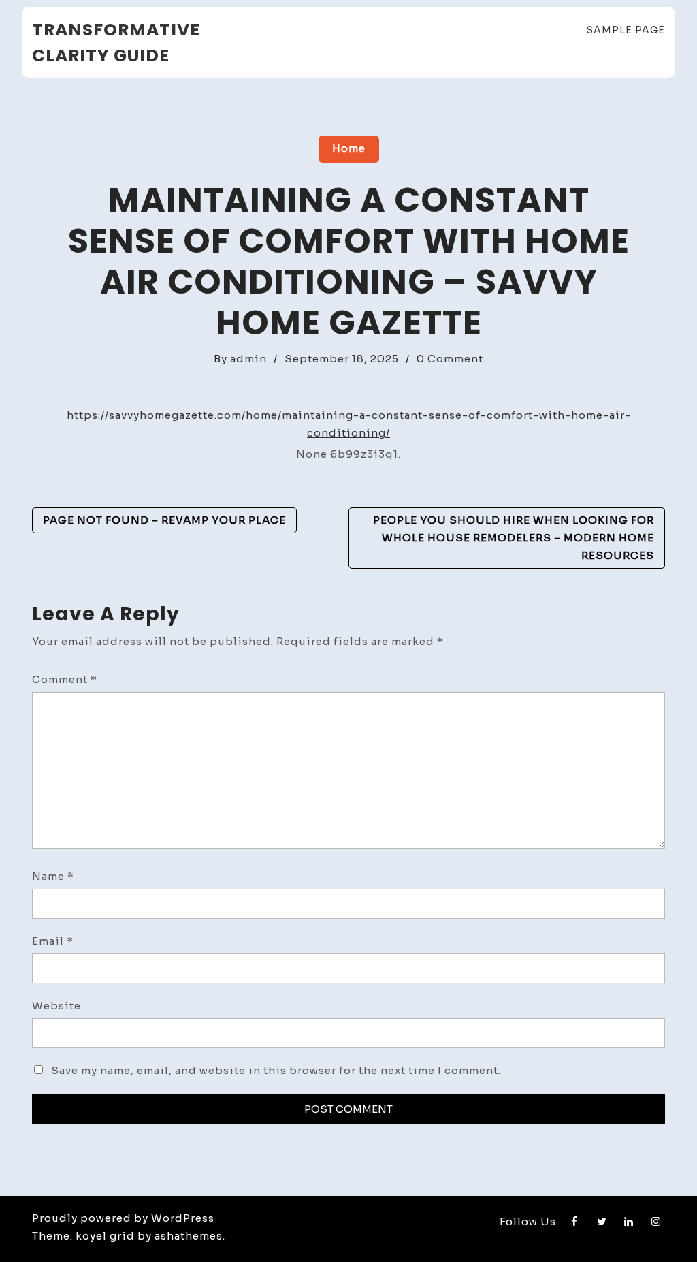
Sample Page (625, 30)
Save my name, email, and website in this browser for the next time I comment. (276, 1070)
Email (53, 940)
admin (248, 358)
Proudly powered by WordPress (123, 1218)
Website (56, 1005)
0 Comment (450, 358)
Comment (64, 679)
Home (349, 148)
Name (53, 876)
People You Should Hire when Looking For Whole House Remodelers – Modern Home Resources (513, 538)
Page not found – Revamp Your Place (164, 520)
